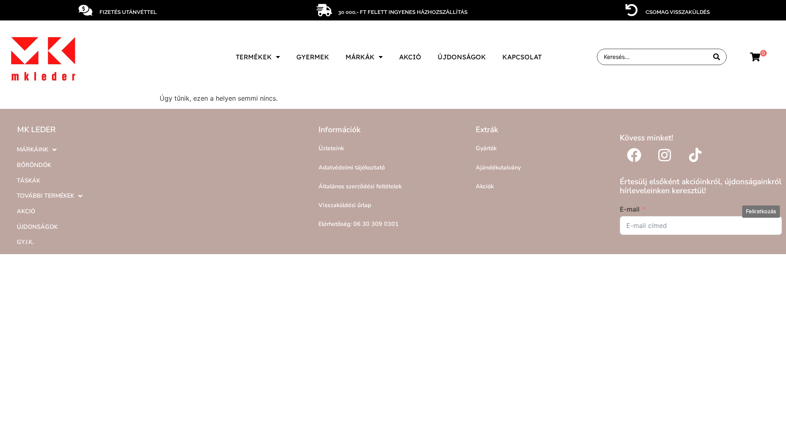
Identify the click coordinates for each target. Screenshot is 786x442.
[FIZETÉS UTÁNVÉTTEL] (85, 10)
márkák (360, 57)
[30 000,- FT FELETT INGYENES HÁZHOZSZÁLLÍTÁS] (324, 10)
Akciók (485, 186)
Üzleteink (331, 148)
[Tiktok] (695, 154)
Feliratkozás (761, 211)
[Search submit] (716, 57)
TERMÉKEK (254, 57)
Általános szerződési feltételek (360, 186)
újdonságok (462, 57)
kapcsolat (522, 57)
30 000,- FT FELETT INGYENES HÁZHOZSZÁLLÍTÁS (403, 12)
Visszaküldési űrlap (344, 205)
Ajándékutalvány (498, 167)
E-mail (629, 209)
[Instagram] (664, 154)
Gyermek (312, 57)
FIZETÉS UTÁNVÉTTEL (128, 12)
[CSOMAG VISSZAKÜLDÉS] (632, 10)
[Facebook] (634, 154)
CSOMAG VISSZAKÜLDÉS (678, 12)
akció (410, 57)
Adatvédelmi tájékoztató (351, 167)
